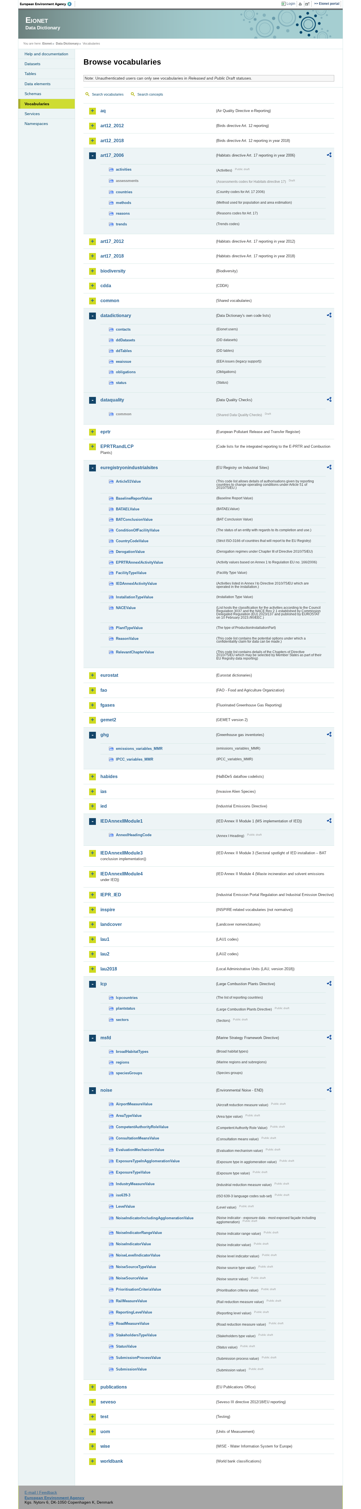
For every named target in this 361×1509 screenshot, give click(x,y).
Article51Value (128, 481)
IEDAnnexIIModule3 (121, 853)
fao (103, 690)
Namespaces (36, 123)
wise (105, 1446)
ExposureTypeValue (133, 1172)
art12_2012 (112, 125)
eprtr (105, 431)
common (109, 300)
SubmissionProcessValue (138, 1358)
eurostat (109, 675)
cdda (105, 285)
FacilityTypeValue (131, 573)
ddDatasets (125, 340)
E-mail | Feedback (41, 1492)
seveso (108, 1402)
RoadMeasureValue (132, 1323)
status (121, 383)
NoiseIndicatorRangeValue (139, 1233)
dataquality (112, 399)
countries (124, 192)
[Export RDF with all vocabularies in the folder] (329, 155)
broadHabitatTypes (132, 1051)
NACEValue (126, 608)
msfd (105, 1037)
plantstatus (125, 1008)
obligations (126, 372)
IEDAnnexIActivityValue (136, 583)
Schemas (33, 93)
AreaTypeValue (129, 1115)
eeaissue (123, 361)
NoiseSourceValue (132, 1278)
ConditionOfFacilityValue (137, 530)
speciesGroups (129, 1073)
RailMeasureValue (131, 1301)
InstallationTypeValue (134, 597)
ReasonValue (127, 638)
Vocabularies (37, 104)
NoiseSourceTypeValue (136, 1267)
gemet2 (108, 719)
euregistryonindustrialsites (129, 467)
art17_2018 (112, 256)
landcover (111, 924)
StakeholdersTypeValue (136, 1335)
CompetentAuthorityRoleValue (142, 1127)
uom (105, 1431)
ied (103, 806)
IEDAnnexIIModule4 (121, 873)
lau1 (104, 939)
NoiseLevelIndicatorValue (138, 1255)
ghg (104, 734)
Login (291, 3)
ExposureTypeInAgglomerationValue (148, 1161)
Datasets (32, 63)
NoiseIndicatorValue (133, 1244)
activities (123, 169)
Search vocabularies (108, 94)
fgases (107, 705)
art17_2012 (112, 241)
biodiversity (113, 271)
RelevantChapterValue (135, 652)
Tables (30, 73)
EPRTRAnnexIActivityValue (139, 562)
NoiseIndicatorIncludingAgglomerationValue (154, 1218)
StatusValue (126, 1346)
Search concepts (150, 94)
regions (122, 1062)
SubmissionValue (131, 1369)
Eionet (47, 43)
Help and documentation (46, 54)
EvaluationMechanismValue (140, 1150)
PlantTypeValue (129, 628)
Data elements (37, 84)
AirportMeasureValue (134, 1104)
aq (103, 110)
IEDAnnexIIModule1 (121, 821)
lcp (103, 983)
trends (121, 224)
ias (103, 791)
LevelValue (125, 1206)
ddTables (124, 351)
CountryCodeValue (132, 541)
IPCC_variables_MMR (134, 759)
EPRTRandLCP (117, 446)
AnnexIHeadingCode (133, 835)
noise (106, 1090)
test (104, 1416)
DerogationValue (130, 552)
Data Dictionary (67, 43)
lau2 (104, 954)
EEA (47, 4)
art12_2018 (112, 140)
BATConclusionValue (134, 519)
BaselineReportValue (134, 498)
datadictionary (115, 315)
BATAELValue (127, 509)
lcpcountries (127, 998)
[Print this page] (301, 4)
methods (123, 203)
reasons (123, 213)
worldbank (111, 1461)
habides (109, 776)
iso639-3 (123, 1195)
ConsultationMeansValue (137, 1138)
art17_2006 (112, 155)
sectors (122, 1020)
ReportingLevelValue (134, 1312)
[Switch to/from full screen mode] (308, 4)
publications (113, 1387)
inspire (107, 909)
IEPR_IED (110, 894)
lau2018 (108, 969)
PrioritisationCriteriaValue (138, 1289)
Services (32, 113)
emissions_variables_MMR (139, 748)
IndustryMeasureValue (135, 1184)
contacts (123, 329)
